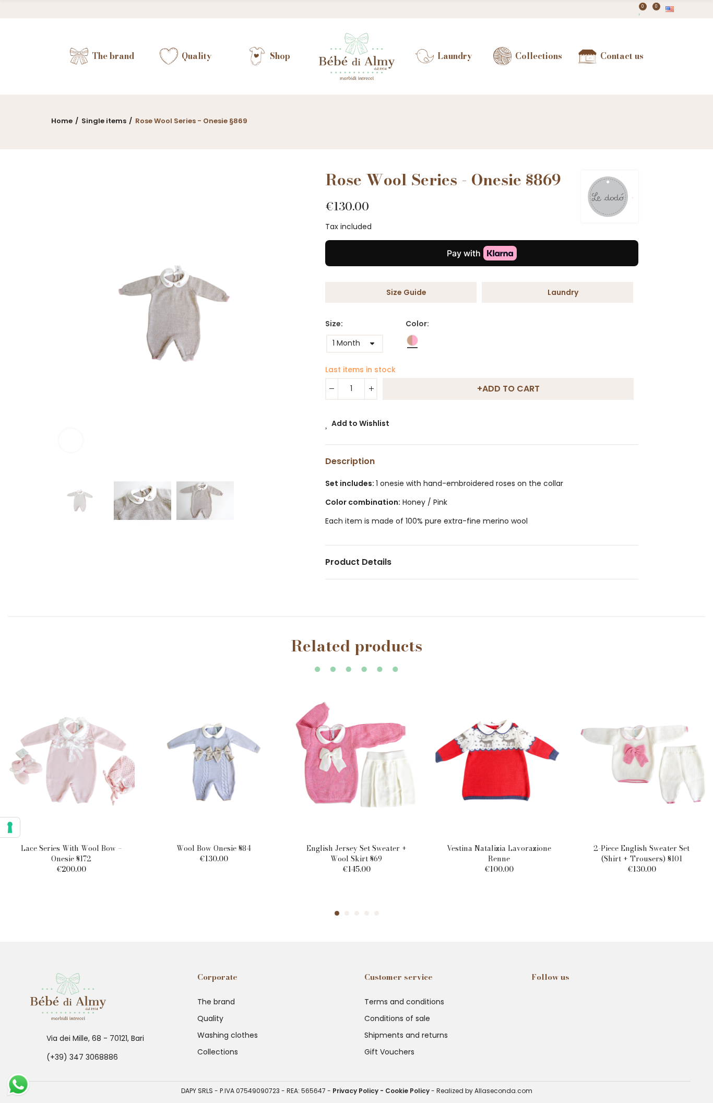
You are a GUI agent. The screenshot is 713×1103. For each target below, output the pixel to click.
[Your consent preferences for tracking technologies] (10, 827)
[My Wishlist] (640, 9)
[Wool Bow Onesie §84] (213, 760)
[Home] (356, 56)
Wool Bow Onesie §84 (213, 848)
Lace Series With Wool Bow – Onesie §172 (71, 853)
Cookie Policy (407, 1090)
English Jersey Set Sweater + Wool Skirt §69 (356, 853)
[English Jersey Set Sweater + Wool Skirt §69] (356, 760)
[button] (337, 913)
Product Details (358, 562)
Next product (654, 118)
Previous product (628, 118)
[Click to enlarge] (70, 440)
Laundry (563, 292)
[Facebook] (31, 9)
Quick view (108, 724)
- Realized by (452, 1090)
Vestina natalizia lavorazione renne (499, 853)
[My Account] (628, 9)
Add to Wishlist (360, 423)
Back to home (641, 118)
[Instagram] (50, 9)
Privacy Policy (355, 1090)
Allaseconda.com (503, 1090)
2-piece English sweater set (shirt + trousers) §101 (641, 853)
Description (350, 461)
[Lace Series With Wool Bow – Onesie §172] (71, 760)
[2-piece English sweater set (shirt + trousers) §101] (641, 760)
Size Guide (406, 292)
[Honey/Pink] (412, 342)
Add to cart (511, 389)
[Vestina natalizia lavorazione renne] (499, 760)
